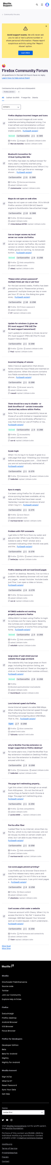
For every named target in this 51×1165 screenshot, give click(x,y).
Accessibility (25, 435)
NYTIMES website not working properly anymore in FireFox (22, 612)
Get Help (6, 1094)
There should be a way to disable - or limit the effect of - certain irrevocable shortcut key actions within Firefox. (25, 407)
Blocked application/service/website (25, 687)
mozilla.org (7, 1144)
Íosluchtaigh (8, 1013)
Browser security (27, 387)
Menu (42, 5)
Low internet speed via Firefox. (22, 703)
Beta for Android (9, 1054)
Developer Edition (10, 1045)
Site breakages (26, 218)
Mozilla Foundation (14, 1128)
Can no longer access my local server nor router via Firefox (21, 236)
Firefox (13, 141)
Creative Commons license (30, 1138)
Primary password (27, 307)
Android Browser (9, 1022)
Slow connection (26, 729)
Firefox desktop (9, 1018)
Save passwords (26, 595)
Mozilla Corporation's (16, 1126)
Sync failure (24, 515)
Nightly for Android (11, 1062)
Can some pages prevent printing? (23, 867)
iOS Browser (7, 1026)
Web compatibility (27, 263)
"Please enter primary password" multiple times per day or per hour (23, 280)
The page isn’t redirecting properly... (24, 784)
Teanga (5, 1108)
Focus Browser (9, 1031)
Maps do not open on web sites (22, 199)
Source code (7, 986)
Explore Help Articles (11, 999)
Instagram (11, 1120)
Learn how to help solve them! (16, 78)
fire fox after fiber (16, 825)
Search (37, 5)
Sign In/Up (7, 1077)
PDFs (22, 556)
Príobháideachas (9, 1153)
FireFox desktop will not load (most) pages (27, 570)
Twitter (5, 990)
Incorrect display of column (20, 362)
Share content (25, 892)
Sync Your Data (9, 1089)
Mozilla (8, 966)
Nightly (5, 1058)
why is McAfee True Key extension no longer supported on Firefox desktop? (25, 746)
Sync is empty (14, 490)
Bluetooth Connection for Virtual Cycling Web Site (19, 155)
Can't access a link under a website (24, 908)
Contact (5, 1161)
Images (23, 141)
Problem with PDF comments (21, 531)
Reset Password (9, 1085)
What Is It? (7, 1081)
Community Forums (12, 15)
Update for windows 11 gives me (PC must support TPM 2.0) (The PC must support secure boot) (22, 326)
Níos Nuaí (6, 946)
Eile (21, 349)
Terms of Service (9, 1148)
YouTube (7, 1120)
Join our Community (11, 995)
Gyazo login (13, 451)
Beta (4, 1049)
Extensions (24, 476)
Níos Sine (6, 948)
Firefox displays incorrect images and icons (28, 115)
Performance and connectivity (32, 934)
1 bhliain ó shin (36, 144)
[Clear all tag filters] (19, 91)
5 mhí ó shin (29, 735)
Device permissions (27, 182)
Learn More (25, 53)
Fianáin (5, 1157)
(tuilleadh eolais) (30, 131)
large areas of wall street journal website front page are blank (23, 657)
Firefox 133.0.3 (9, 92)
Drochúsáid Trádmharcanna (14, 982)
